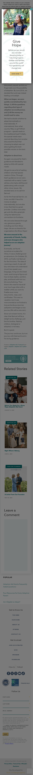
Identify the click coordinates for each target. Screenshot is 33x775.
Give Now (16, 74)
